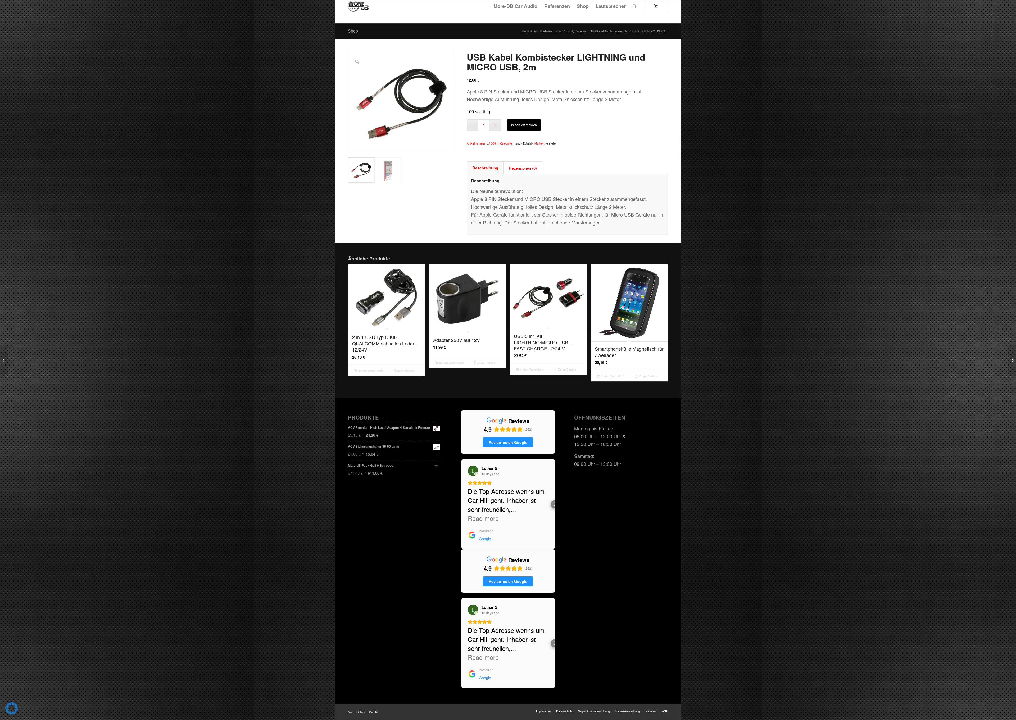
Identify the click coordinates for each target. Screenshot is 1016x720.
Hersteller (550, 143)
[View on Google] (473, 471)
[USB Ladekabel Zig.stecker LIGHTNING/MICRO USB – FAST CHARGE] (1012, 360)
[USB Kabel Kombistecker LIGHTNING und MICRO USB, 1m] (4, 360)
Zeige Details (405, 370)
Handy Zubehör (524, 143)
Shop (353, 31)
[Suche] (634, 6)
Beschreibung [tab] (485, 168)
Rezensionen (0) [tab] (523, 168)
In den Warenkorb (524, 125)
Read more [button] (483, 518)
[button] (461, 504)
